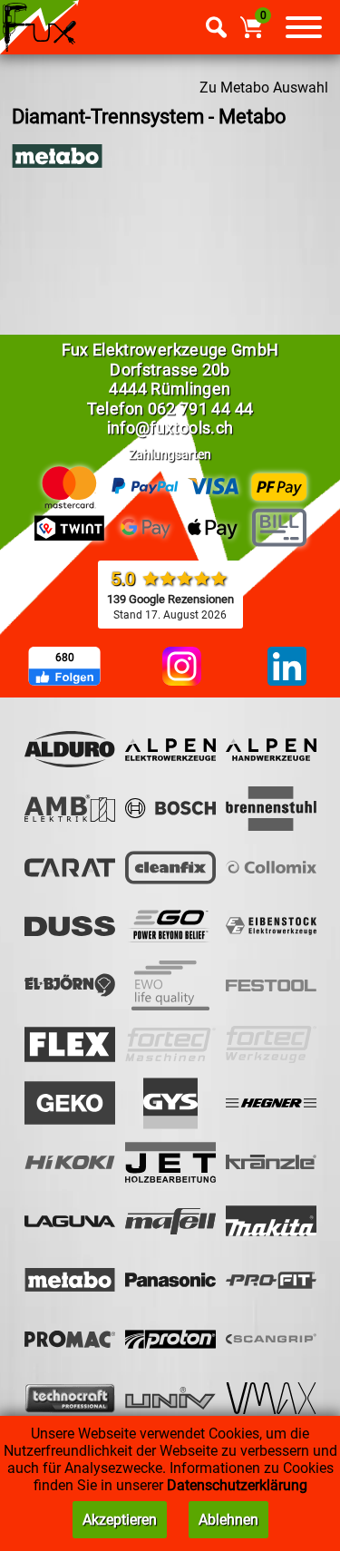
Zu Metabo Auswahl (263, 87)
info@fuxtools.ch (170, 427)
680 (64, 657)
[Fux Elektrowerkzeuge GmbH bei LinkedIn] (286, 667)
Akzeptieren (120, 1519)
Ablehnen (228, 1519)
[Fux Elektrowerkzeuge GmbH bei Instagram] (181, 667)
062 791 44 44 (201, 408)
